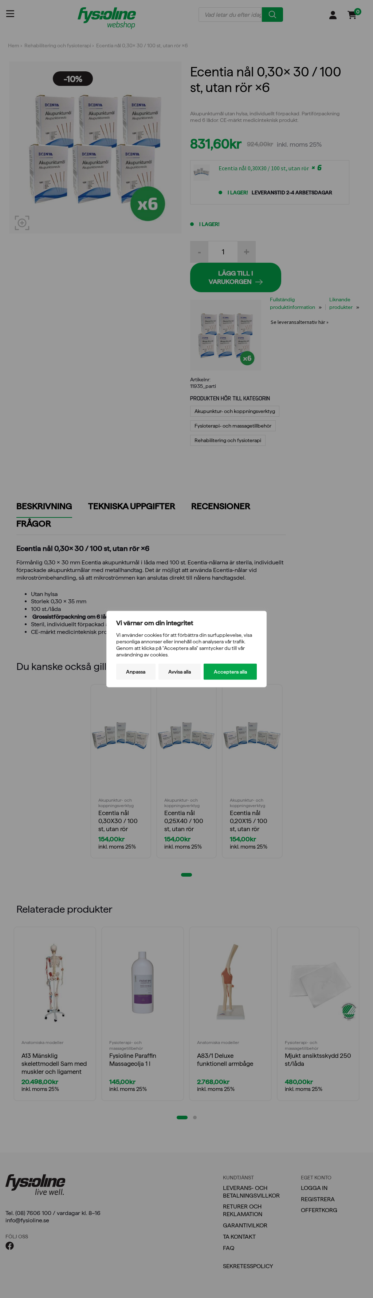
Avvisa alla (179, 672)
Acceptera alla (230, 672)
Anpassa (135, 672)
